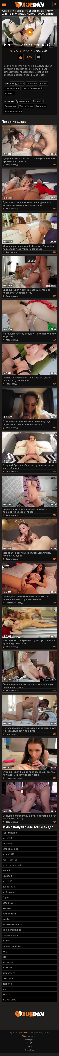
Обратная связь (29, 1036)
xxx (4, 957)
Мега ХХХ (8, 838)
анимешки (8, 967)
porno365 (7, 881)
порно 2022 (8, 854)
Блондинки (10, 106)
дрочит (43, 83)
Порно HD (38, 101)
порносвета (9, 973)
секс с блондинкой (32, 88)
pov (4, 989)
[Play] (5, 44)
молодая (7, 876)
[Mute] (30, 44)
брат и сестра (10, 859)
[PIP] (48, 44)
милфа (6, 919)
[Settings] (43, 44)
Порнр (6, 897)
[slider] (14, 44)
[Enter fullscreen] (53, 44)
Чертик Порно (10, 832)
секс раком (8, 978)
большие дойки (11, 849)
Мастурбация (26, 106)
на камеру (8, 962)
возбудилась (17, 83)
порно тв (7, 984)
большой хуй (9, 913)
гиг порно (32, 83)
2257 (29, 1043)
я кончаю (9, 93)
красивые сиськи (12, 946)
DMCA (29, 1047)
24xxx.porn (29, 1040)
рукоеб (6, 870)
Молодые (41, 106)
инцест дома (9, 999)
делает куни (9, 886)
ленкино (7, 940)
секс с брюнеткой (12, 865)
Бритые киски (23, 101)
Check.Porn (29, 1050)
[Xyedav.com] (29, 7)
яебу (5, 951)
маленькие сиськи (12, 924)
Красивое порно (13, 111)
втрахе (6, 994)
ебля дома (8, 903)
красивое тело (12, 88)
